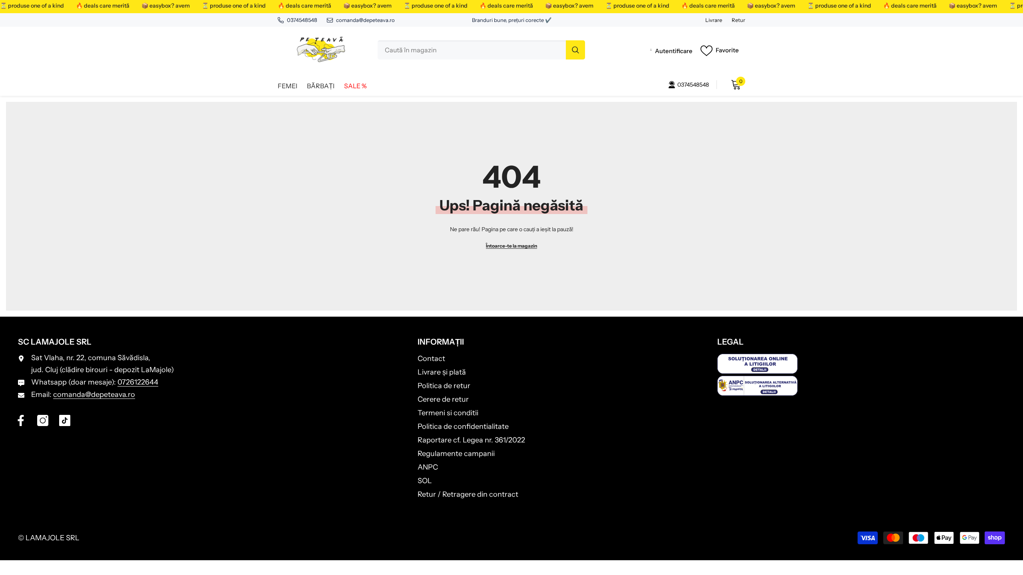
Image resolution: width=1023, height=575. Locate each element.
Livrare (713, 20)
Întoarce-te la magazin (511, 246)
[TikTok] (65, 420)
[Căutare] (481, 49)
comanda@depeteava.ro (365, 20)
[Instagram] (43, 420)
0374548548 (302, 20)
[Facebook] (21, 420)
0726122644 (137, 382)
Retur (738, 20)
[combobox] (472, 49)
